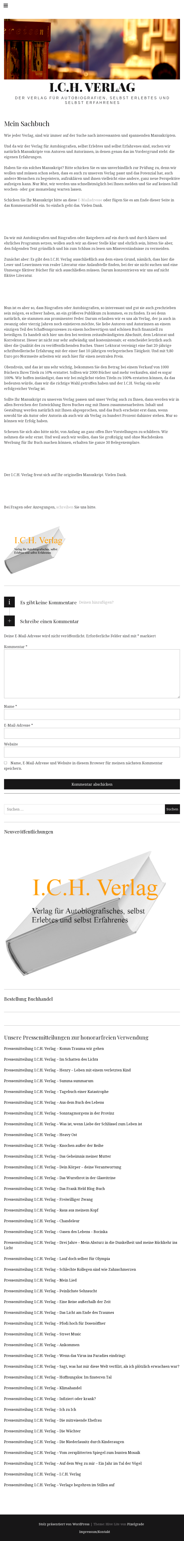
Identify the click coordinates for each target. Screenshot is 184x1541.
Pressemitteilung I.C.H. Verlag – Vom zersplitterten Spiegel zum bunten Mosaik (72, 1452)
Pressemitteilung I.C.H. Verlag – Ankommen (41, 1344)
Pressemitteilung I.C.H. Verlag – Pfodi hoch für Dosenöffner (55, 1323)
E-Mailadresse (90, 200)
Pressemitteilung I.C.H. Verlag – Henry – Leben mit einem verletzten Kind (67, 1070)
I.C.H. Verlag (92, 87)
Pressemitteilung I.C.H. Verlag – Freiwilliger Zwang (48, 1199)
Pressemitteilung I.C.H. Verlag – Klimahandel (42, 1387)
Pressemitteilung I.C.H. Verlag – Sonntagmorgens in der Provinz (59, 1113)
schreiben (64, 507)
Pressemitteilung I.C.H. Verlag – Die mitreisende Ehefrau (53, 1420)
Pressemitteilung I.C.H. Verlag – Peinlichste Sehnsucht (50, 1290)
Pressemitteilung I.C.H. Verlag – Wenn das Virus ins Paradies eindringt (64, 1355)
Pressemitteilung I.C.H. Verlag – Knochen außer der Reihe (53, 1145)
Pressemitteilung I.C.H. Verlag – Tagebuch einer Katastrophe (56, 1091)
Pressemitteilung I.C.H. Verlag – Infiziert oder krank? (50, 1398)
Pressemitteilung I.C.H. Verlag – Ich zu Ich (40, 1409)
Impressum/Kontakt (94, 1532)
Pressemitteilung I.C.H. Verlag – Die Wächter (42, 1431)
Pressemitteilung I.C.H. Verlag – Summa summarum (48, 1080)
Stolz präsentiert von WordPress (64, 1524)
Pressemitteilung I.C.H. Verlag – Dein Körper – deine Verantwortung (62, 1167)
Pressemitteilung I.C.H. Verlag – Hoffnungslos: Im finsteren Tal (58, 1377)
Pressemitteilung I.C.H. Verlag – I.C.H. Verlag (42, 1474)
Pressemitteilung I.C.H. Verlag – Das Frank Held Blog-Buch (54, 1188)
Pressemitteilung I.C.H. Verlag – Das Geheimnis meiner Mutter (57, 1156)
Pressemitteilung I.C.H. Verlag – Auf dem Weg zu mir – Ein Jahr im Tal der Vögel (73, 1463)
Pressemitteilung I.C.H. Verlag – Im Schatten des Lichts (51, 1059)
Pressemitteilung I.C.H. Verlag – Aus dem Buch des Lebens (54, 1102)
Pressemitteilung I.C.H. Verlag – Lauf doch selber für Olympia (57, 1258)
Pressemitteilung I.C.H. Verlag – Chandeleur (42, 1220)
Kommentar (15, 646)
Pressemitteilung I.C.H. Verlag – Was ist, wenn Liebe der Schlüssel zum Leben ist (73, 1123)
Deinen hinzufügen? (96, 602)
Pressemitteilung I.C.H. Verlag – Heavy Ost (40, 1134)
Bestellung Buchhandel (28, 999)
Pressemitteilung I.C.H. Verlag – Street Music (42, 1334)
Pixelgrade (135, 1524)
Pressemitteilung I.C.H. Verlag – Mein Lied (40, 1280)
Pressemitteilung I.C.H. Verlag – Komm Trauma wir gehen (54, 1048)
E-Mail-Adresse (18, 725)
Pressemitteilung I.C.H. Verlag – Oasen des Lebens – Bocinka (55, 1231)
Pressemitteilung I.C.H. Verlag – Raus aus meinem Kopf (51, 1210)
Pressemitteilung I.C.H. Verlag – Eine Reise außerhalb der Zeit (57, 1301)
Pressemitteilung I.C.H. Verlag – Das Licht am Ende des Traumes (59, 1312)
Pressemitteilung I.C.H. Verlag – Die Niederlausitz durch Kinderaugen (64, 1441)
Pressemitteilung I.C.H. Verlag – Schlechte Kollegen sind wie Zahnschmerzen (70, 1269)
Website (11, 744)
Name (10, 706)
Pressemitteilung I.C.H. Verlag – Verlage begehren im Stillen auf (59, 1484)
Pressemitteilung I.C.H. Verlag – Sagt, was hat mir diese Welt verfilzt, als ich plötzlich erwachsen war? (91, 1366)
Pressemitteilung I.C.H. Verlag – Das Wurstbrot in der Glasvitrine (60, 1177)
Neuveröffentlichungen (28, 831)
